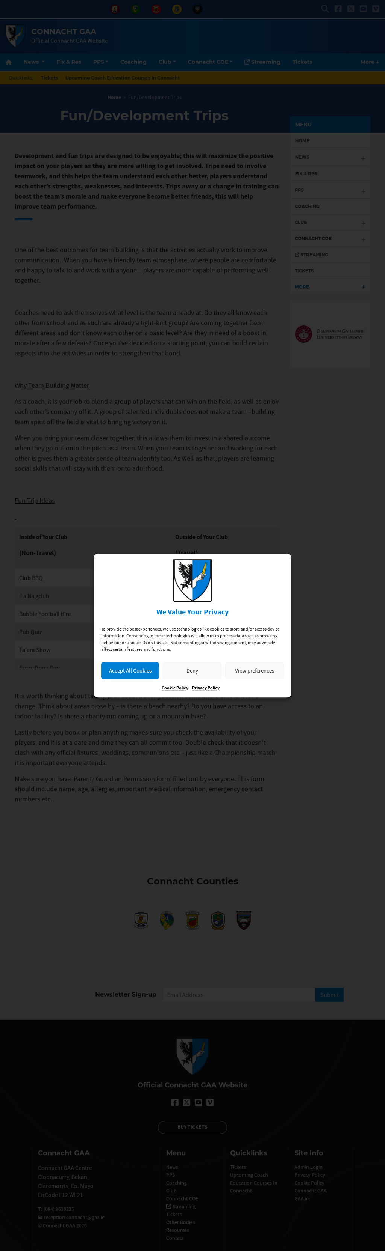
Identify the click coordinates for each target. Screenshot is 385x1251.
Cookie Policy (175, 688)
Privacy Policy (206, 688)
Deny (192, 670)
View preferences (254, 670)
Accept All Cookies (130, 670)
